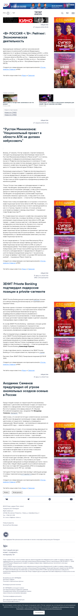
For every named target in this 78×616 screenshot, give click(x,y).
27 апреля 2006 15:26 (40, 123)
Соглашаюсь (39, 612)
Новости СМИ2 (11, 112)
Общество (44, 25)
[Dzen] (50, 499)
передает (14, 413)
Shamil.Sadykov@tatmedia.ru (11, 601)
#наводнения (17, 492)
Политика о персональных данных (13, 581)
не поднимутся (26, 474)
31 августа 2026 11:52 (41, 275)
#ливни (6, 492)
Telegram (31, 75)
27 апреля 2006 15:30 (40, 27)
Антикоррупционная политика (12, 584)
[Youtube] (71, 499)
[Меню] (73, 13)
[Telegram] (28, 499)
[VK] (7, 499)
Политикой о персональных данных (27, 609)
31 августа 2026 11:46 (41, 377)
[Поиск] (62, 13)
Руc (4, 13)
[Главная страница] (38, 13)
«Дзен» (23, 75)
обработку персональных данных (63, 607)
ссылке (41, 352)
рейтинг (37, 299)
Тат (13, 13)
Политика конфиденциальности (12, 596)
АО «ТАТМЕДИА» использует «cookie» (13, 588)
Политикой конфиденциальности (51, 609)
